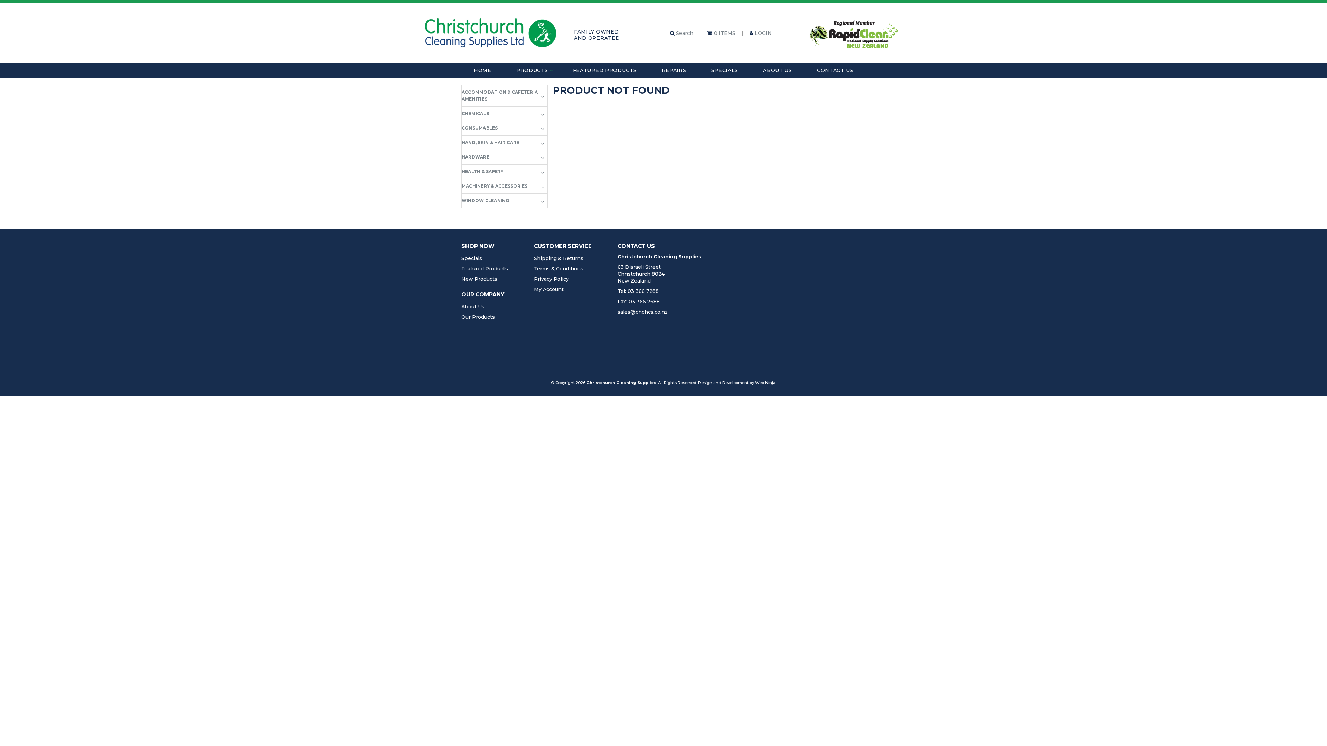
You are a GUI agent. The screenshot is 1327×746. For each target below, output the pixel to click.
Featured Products (605, 70)
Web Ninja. (765, 382)
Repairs (674, 70)
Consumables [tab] (480, 128)
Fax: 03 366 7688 (639, 301)
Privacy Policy (551, 279)
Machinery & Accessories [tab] (495, 186)
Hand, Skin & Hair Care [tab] (490, 142)
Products (532, 70)
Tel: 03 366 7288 (638, 291)
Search (684, 33)
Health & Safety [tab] (483, 171)
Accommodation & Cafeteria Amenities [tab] (500, 95)
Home (482, 70)
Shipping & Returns (558, 258)
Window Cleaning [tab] (485, 200)
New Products (479, 279)
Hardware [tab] (475, 157)
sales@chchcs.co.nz (643, 312)
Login (763, 33)
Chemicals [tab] (475, 113)
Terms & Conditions (558, 269)
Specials (724, 70)
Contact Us (835, 70)
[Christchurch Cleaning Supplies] (491, 33)
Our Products (478, 317)
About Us (777, 70)
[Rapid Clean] (854, 33)
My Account (549, 289)
